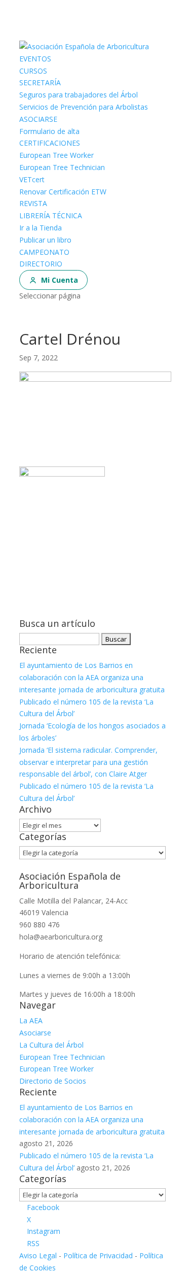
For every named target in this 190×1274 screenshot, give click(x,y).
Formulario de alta (49, 131)
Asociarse (35, 1032)
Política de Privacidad (98, 1255)
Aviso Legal (38, 1255)
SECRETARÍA (40, 82)
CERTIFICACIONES (49, 143)
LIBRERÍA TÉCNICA (50, 215)
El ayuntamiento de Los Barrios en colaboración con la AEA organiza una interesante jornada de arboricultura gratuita (92, 677)
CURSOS (33, 71)
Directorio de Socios (52, 1081)
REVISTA (33, 203)
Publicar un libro (45, 240)
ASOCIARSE (38, 119)
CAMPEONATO (44, 252)
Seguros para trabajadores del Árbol (78, 94)
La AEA (31, 1020)
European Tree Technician (62, 167)
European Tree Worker (56, 155)
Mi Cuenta (59, 280)
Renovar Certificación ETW (62, 191)
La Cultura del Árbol (51, 1045)
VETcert (32, 179)
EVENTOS (35, 58)
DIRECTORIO (40, 264)
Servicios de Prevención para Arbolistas (83, 107)
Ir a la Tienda (40, 227)
